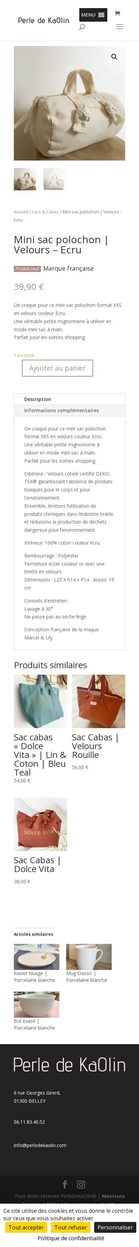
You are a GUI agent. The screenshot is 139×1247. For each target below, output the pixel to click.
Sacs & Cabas (45, 212)
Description (37, 399)
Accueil (21, 212)
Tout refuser (70, 1227)
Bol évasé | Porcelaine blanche (34, 1024)
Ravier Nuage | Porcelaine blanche (34, 976)
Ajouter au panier (57, 368)
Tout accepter (26, 1227)
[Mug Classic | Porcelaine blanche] (89, 957)
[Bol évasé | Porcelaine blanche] (36, 1005)
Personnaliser (115, 1227)
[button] (88, 15)
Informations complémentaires (61, 410)
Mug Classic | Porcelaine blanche (86, 976)
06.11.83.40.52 (29, 1122)
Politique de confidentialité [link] (70, 1238)
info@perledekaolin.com (40, 1145)
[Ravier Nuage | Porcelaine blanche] (36, 957)
